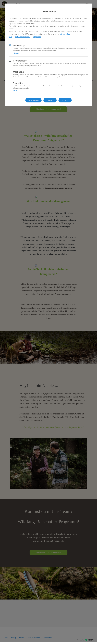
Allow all (65, 100)
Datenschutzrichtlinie (22, 37)
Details (16, 53)
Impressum (37, 37)
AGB (10, 37)
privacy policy (65, 34)
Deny (50, 100)
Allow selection (33, 100)
